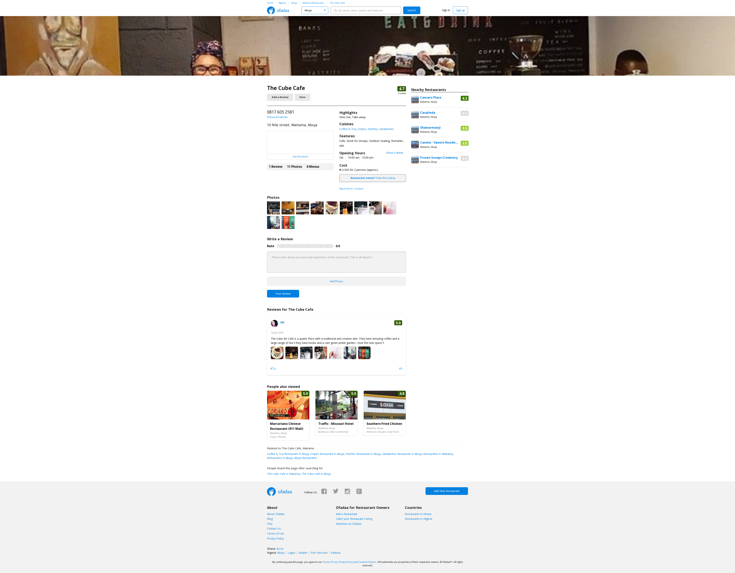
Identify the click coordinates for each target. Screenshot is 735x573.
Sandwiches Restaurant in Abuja (401, 454)
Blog (270, 519)
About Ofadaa (275, 514)
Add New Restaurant (447, 491)
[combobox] (314, 10)
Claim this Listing (372, 178)
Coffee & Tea (347, 129)
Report (400, 368)
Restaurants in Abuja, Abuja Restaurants (292, 458)
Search (412, 10)
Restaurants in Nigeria (418, 519)
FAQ (269, 524)
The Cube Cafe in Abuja (316, 474)
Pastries (373, 129)
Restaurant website (277, 117)
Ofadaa (278, 10)
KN (282, 322)
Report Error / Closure (351, 188)
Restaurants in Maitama (437, 454)
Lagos (291, 552)
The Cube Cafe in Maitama (283, 474)
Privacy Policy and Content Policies (357, 562)
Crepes (362, 129)
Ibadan (303, 552)
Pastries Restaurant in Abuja (363, 454)
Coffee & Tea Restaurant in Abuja (288, 454)
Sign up (460, 10)
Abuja (280, 552)
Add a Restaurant (346, 514)
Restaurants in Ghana (418, 514)
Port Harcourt (319, 552)
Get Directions (300, 156)
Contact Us (274, 528)
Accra (279, 548)
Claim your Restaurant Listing (354, 519)
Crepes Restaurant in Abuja (327, 454)
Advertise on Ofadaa (348, 524)
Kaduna (336, 552)
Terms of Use (275, 533)
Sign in (446, 10)
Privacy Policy (275, 538)
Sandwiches (386, 129)
